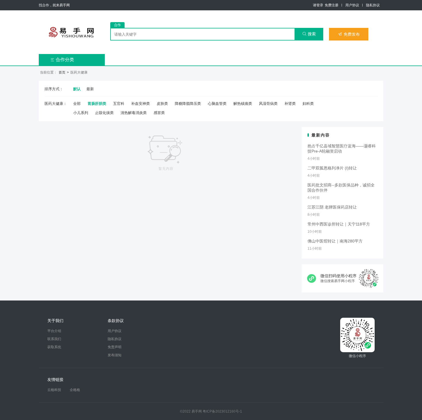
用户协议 (352, 5)
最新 (90, 89)
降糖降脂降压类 (188, 103)
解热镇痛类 (242, 103)
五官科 (118, 103)
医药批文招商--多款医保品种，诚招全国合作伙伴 (341, 187)
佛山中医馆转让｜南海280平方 (335, 241)
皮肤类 (162, 103)
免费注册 (331, 5)
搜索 (309, 34)
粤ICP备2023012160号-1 (222, 411)
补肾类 (290, 103)
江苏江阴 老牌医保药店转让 (332, 207)
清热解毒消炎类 (134, 113)
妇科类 (308, 103)
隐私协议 (373, 5)
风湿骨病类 (268, 103)
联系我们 (54, 339)
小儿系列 (80, 113)
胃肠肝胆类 (97, 103)
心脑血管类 (217, 103)
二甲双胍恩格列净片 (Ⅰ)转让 (332, 168)
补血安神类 (140, 103)
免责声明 (114, 347)
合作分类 (62, 59)
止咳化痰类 (104, 113)
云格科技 (54, 390)
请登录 (318, 5)
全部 (77, 103)
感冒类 (159, 113)
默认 (77, 89)
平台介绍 (54, 331)
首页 (62, 72)
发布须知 (114, 355)
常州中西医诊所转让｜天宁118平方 (338, 224)
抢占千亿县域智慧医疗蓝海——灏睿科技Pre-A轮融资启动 (341, 148)
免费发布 (349, 34)
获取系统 (54, 347)
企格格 (75, 390)
